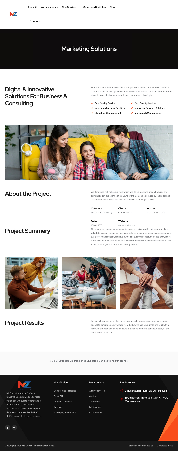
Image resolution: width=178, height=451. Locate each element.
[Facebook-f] (7, 427)
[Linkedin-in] (14, 427)
